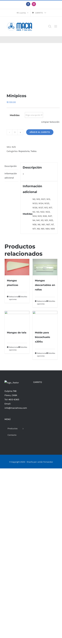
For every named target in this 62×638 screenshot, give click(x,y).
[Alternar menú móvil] (55, 26)
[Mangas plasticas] (17, 267)
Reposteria (24, 151)
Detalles (23, 297)
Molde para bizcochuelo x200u (42, 337)
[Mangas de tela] (17, 319)
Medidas (15, 115)
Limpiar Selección (50, 122)
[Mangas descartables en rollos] (45, 267)
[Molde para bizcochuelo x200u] (45, 319)
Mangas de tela (16, 332)
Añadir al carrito (40, 132)
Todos (34, 151)
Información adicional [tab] (11, 175)
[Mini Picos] (31, 68)
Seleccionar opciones (13, 298)
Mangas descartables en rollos (45, 285)
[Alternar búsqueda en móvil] (49, 26)
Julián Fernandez (45, 462)
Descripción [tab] (11, 166)
